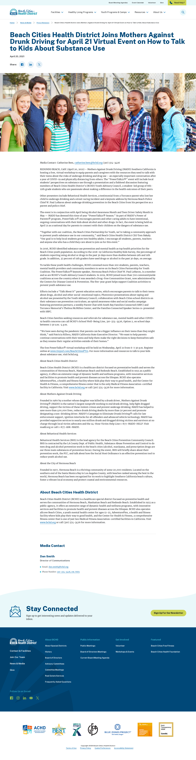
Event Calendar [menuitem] (138, 3)
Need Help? (179, 3)
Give (12, 670)
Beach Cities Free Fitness (162, 646)
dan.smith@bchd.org (58, 567)
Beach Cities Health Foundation (165, 652)
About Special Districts (56, 646)
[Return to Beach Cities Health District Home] (25, 641)
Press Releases (43, 23)
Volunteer (120, 646)
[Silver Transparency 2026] (166, 730)
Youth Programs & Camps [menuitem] (114, 12)
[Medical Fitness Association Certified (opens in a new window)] (76, 730)
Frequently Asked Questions (58, 682)
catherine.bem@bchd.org (89, 162)
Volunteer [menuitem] (152, 3)
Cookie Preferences (103, 748)
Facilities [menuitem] (55, 12)
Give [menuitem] (162, 3)
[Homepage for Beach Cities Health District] (23, 12)
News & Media (25, 23)
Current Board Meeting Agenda (94, 658)
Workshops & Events (125, 652)
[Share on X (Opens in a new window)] (39, 64)
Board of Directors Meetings (93, 652)
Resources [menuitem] (140, 12)
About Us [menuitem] (157, 12)
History (48, 652)
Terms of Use (71, 748)
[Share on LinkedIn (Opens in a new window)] (30, 64)
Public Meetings (87, 646)
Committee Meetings (54, 670)
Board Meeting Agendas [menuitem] (118, 3)
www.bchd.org (77, 387)
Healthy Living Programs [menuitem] (80, 12)
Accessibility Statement (123, 748)
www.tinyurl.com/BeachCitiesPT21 (69, 351)
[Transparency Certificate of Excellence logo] (145, 730)
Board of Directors (53, 658)
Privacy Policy (85, 748)
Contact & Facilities (20, 651)
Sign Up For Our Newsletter (168, 613)
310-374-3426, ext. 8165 (68, 572)
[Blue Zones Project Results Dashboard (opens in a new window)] (117, 730)
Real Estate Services (54, 676)
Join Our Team (17, 657)
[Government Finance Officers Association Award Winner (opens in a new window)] (93, 730)
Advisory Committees (54, 664)
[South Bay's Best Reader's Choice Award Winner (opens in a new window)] (59, 730)
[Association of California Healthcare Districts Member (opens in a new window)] (34, 730)
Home (12, 23)
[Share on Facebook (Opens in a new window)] (22, 64)
